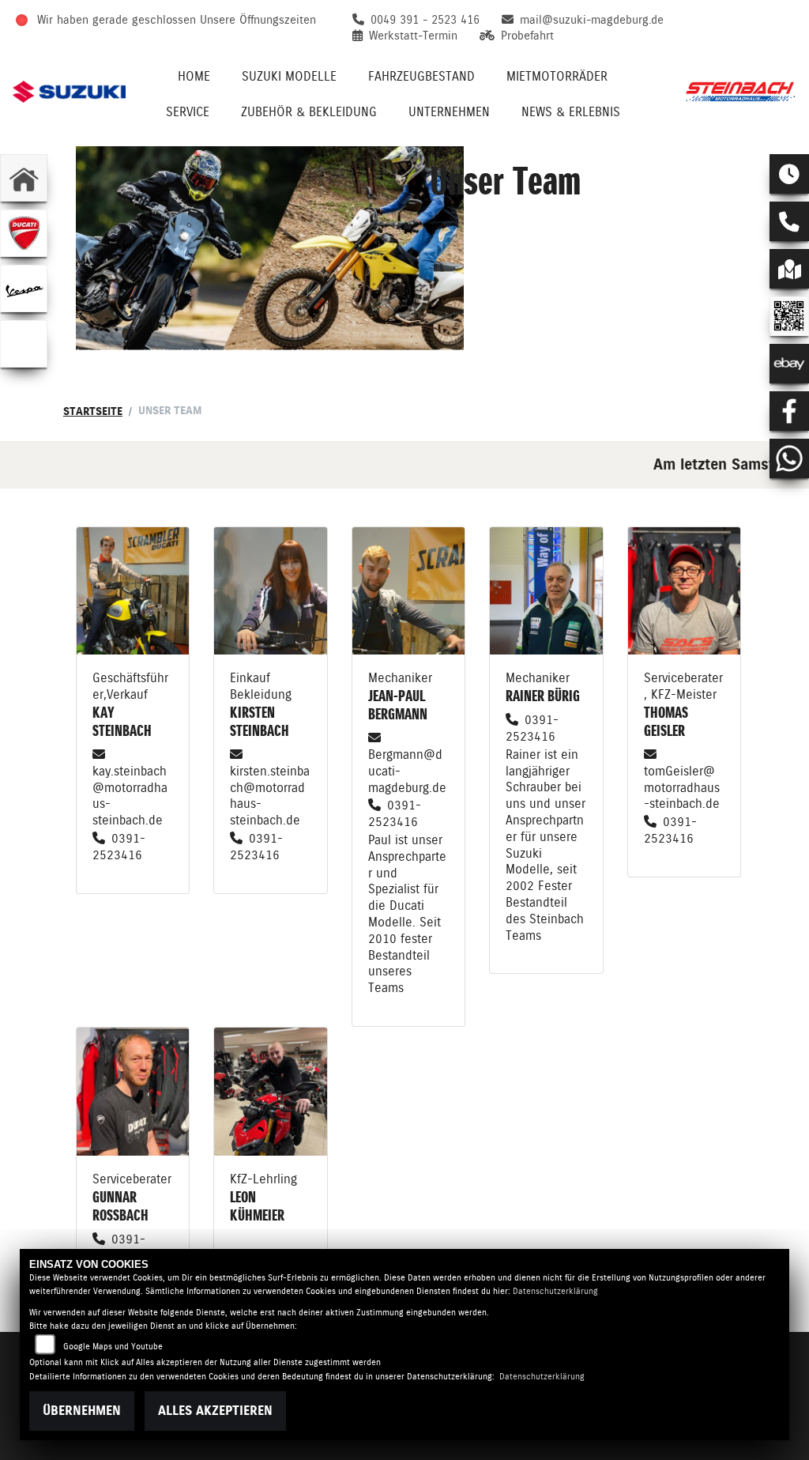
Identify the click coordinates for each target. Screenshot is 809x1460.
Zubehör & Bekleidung (309, 111)
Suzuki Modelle (289, 76)
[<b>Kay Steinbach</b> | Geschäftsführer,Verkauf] (133, 591)
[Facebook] (789, 411)
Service (187, 111)
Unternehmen (449, 111)
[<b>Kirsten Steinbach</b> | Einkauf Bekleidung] (270, 591)
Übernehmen (82, 1410)
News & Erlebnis (570, 111)
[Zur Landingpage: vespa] (23, 288)
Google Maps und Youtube (113, 1346)
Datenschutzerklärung (555, 1291)
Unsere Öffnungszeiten (258, 20)
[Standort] (789, 269)
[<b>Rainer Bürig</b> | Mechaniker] (546, 591)
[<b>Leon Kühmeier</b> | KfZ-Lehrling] (270, 1092)
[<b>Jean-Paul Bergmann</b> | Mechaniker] (408, 591)
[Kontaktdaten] (789, 221)
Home (194, 76)
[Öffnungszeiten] (789, 174)
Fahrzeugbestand (421, 76)
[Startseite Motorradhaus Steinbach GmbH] (739, 91)
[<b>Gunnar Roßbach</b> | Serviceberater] (133, 1092)
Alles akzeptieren (215, 1410)
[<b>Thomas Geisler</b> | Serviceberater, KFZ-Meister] (684, 591)
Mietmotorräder (557, 76)
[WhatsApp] (789, 458)
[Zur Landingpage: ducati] (23, 233)
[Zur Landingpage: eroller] (23, 344)
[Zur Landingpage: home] (23, 178)
